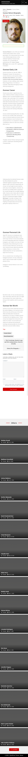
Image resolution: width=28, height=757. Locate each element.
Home (4, 9)
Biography (9, 9)
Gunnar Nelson (7, 333)
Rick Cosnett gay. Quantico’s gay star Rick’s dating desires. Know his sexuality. (13, 342)
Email (15, 379)
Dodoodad (5, 2)
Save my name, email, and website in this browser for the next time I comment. (14, 385)
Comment (5, 360)
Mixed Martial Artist (8, 336)
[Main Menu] (22, 2)
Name (4, 379)
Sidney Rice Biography (13, 348)
